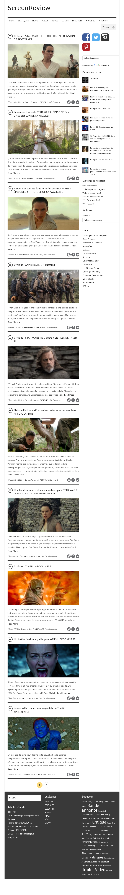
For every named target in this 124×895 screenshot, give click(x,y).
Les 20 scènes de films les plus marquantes (101, 119)
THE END (94, 78)
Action (84, 801)
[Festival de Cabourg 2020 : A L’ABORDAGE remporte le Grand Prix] (85, 98)
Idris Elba (85, 838)
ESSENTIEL (77, 20)
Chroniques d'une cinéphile (95, 235)
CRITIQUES (23, 20)
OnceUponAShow (90, 260)
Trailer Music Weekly (92, 242)
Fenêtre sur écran (91, 268)
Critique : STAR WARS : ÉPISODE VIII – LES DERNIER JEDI (45, 339)
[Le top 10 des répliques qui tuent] (85, 128)
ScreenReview (31, 102)
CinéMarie (87, 264)
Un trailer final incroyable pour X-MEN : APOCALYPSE (44, 639)
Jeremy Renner (106, 842)
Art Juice (86, 257)
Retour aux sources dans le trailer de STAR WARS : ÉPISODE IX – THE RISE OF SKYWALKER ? (42, 190)
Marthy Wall (88, 246)
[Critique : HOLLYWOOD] (85, 110)
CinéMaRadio (89, 278)
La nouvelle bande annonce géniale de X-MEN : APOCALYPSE (40, 710)
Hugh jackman (108, 834)
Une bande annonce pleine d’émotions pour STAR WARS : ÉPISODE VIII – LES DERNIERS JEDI (45, 491)
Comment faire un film (93, 275)
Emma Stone (87, 830)
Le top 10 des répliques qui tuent (101, 128)
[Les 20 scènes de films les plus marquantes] (85, 119)
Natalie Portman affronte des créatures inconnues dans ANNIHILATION (45, 412)
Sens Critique (89, 239)
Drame (109, 826)
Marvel (85, 849)
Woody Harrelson (94, 874)
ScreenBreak (88, 282)
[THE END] (85, 80)
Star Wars (97, 865)
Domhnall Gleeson (97, 827)
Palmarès (96, 857)
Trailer (88, 869)
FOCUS (55, 20)
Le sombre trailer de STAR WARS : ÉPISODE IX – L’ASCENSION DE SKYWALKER (41, 114)
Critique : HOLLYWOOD (100, 108)
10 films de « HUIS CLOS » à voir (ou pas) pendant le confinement (102, 139)
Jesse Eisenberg (88, 846)
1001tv (86, 286)
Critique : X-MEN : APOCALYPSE (32, 566)
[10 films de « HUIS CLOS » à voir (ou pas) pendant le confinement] (85, 137)
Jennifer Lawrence (91, 841)
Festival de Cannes (101, 830)
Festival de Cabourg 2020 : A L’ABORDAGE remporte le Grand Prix (102, 99)
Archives (86, 215)
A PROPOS (90, 20)
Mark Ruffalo (110, 846)
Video (100, 869)
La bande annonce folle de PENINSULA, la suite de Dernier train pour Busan (101, 150)
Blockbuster (99, 814)
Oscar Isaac (104, 853)
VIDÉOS (45, 20)
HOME (12, 20)
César (109, 823)
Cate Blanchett (94, 818)
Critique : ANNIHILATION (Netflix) (34, 265)
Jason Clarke (105, 838)
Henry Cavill (97, 834)
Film (85, 834)
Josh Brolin (100, 846)
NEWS (35, 20)
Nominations (90, 853)
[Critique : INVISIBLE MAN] (85, 161)
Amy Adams (93, 801)
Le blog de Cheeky (91, 271)
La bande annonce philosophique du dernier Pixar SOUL (103, 171)
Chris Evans (105, 818)
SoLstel (86, 250)
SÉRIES (65, 20)
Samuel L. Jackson (92, 861)
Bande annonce (90, 807)
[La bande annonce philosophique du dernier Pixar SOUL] (85, 170)
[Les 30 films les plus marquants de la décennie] (85, 89)
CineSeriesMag (89, 253)
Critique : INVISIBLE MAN (101, 159)
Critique (99, 822)
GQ (91, 834)
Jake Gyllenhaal (95, 838)
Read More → (14, 173)
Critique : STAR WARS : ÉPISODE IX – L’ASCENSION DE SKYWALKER (44, 37)
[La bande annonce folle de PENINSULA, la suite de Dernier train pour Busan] (85, 149)
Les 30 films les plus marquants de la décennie (101, 89)
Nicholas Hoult (95, 849)
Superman (107, 866)
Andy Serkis (104, 801)
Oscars (85, 857)
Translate (104, 65)
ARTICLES (103, 20)
